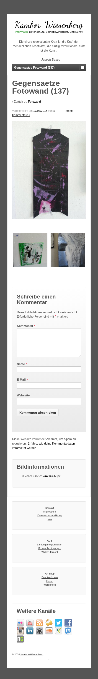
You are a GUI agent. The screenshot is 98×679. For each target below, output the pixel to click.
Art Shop (49, 573)
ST (55, 110)
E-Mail (21, 379)
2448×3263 (50, 476)
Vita (50, 519)
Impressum (49, 511)
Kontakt (49, 508)
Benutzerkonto (49, 577)
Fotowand (34, 101)
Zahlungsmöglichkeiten (49, 544)
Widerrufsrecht (49, 552)
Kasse (49, 581)
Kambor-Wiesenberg (31, 654)
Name (21, 364)
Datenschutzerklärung (49, 515)
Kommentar (26, 326)
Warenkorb (50, 584)
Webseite (23, 395)
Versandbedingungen (49, 548)
